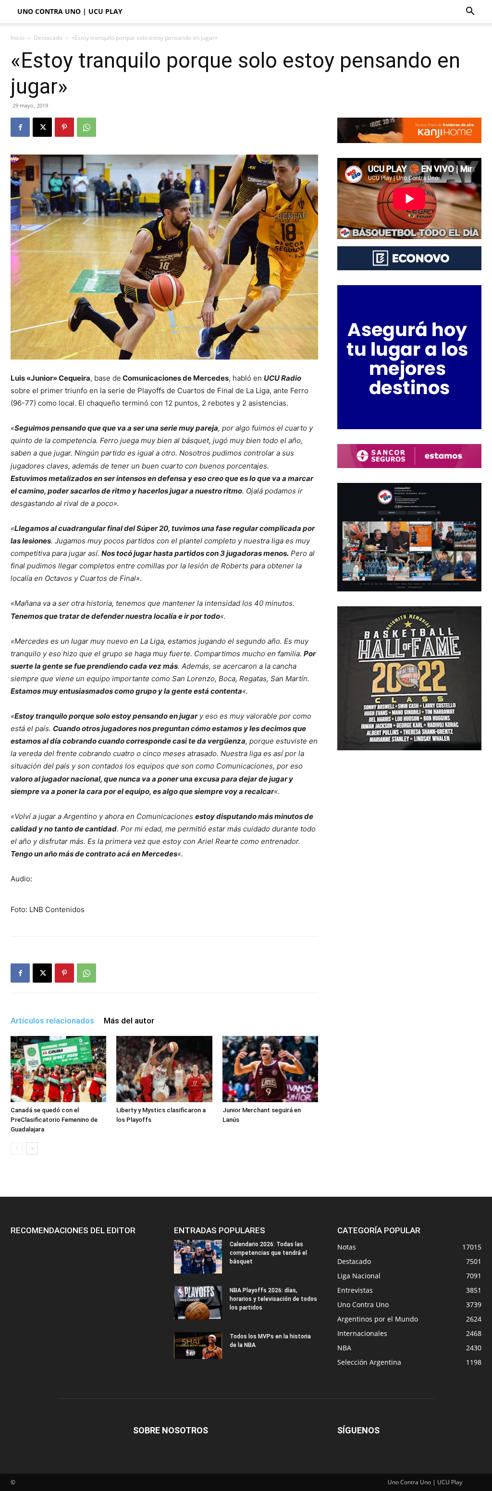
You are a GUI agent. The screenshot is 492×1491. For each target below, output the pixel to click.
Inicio (18, 38)
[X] (42, 127)
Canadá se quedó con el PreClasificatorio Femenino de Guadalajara (54, 1119)
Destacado (48, 38)
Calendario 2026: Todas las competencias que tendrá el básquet (268, 1253)
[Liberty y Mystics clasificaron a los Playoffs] (164, 1069)
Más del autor (129, 1020)
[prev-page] (17, 1148)
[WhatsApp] (86, 127)
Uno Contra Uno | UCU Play (70, 11)
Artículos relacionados (52, 1020)
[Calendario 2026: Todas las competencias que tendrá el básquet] (198, 1257)
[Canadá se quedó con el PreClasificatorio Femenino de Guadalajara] (58, 1069)
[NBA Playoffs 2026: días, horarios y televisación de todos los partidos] (198, 1303)
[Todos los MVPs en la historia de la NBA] (198, 1345)
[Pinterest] (64, 127)
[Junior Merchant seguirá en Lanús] (270, 1069)
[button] (469, 12)
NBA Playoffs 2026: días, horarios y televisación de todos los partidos (273, 1299)
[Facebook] (20, 127)
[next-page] (32, 1148)
